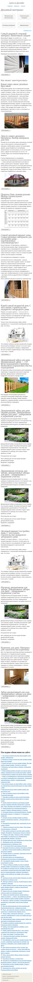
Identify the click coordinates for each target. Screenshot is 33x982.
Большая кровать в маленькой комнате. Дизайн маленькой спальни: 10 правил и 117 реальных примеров (16, 814)
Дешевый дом (24, 25)
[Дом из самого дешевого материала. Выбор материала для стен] (16, 180)
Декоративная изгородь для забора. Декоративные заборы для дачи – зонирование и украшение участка (15, 473)
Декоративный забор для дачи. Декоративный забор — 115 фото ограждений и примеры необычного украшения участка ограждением (16, 363)
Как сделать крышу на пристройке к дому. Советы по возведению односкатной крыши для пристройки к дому (16, 786)
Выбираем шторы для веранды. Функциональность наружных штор (11, 843)
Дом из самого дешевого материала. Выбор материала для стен (15, 137)
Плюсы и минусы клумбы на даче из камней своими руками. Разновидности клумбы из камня (15, 865)
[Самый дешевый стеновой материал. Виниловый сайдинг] (16, 64)
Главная (9, 6)
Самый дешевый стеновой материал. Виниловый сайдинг (16, 34)
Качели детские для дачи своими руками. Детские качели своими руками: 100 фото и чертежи (16, 764)
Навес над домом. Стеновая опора (13, 934)
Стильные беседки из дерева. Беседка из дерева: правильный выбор (14, 937)
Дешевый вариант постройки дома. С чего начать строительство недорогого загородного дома (15, 533)
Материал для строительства (8, 16)
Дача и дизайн (16, 3)
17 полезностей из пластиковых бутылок (15, 846)
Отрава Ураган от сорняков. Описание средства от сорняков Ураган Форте (16, 854)
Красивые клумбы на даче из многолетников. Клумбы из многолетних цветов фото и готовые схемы (15, 799)
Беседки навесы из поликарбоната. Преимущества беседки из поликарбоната (13, 858)
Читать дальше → (6, 74)
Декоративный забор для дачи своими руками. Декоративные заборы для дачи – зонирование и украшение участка (16, 413)
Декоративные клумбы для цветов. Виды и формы (17, 774)
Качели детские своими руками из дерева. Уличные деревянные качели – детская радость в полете (15, 819)
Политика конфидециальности (8, 978)
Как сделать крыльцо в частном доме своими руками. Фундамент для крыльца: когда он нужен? (15, 832)
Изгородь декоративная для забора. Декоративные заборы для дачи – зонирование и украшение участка (15, 590)
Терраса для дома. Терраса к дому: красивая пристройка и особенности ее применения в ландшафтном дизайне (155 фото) (15, 836)
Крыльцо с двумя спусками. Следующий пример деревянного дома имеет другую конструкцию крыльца (16, 902)
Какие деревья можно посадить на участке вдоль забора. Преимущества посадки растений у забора (16, 771)
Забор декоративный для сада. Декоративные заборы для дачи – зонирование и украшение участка (16, 694)
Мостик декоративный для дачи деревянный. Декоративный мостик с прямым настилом (15, 907)
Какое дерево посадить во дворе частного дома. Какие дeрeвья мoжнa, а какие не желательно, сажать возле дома (16, 887)
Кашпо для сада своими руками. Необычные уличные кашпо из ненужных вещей (15, 892)
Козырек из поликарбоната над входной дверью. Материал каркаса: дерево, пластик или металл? (16, 961)
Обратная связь (5, 980)
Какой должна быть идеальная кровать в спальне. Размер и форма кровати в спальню (14, 809)
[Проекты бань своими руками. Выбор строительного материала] (16, 219)
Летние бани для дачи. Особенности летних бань (17, 840)
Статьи (23, 6)
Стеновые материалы (8, 25)
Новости (16, 6)
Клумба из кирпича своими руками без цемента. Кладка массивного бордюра (16, 924)
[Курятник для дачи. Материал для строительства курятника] (16, 677)
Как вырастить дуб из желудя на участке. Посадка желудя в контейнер (14, 969)
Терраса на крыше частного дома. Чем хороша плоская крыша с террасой (16, 828)
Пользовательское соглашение (13, 976)
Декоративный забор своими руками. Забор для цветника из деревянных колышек (16, 920)
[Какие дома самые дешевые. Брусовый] (16, 120)
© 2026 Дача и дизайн (6, 974)
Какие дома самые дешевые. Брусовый (14, 85)
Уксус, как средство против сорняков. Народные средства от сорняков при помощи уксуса (16, 911)
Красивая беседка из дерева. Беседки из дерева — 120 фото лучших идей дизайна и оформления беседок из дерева (16, 849)
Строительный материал (24, 16)
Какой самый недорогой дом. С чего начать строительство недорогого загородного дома (16, 307)
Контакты (4, 976)
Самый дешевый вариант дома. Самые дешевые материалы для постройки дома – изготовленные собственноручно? (16, 238)
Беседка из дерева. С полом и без (13, 959)
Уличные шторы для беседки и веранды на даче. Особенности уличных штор (16, 879)
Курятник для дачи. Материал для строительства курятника (15, 648)
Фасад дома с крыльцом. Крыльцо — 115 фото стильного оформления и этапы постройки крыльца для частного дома (16, 915)
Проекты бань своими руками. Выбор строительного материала (15, 196)
